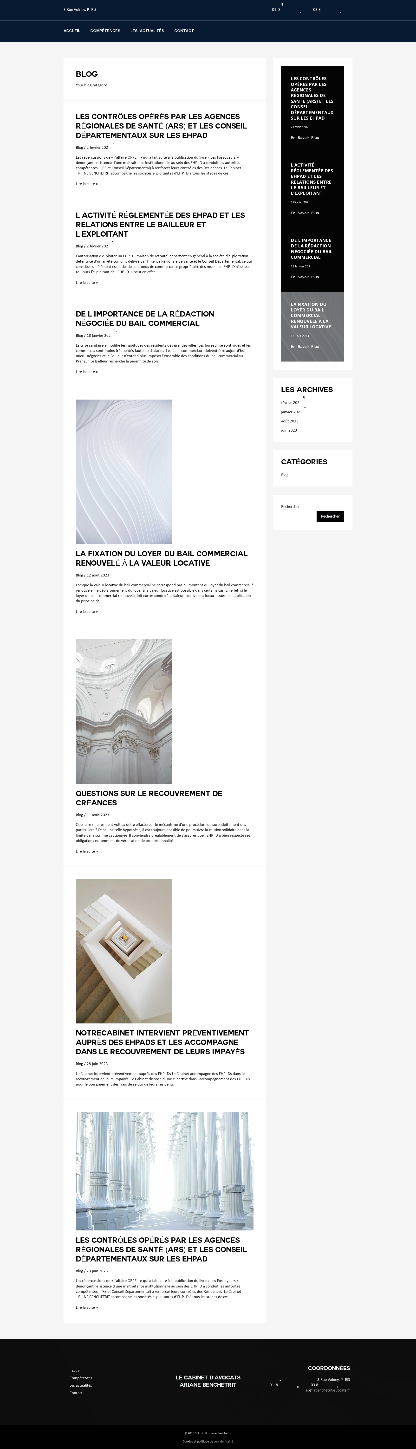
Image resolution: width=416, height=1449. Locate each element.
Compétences (105, 31)
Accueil (72, 31)
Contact (184, 31)
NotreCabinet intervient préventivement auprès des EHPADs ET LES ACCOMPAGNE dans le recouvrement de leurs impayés (162, 1043)
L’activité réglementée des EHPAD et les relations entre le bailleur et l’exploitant (160, 226)
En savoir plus (305, 138)
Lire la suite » (87, 184)
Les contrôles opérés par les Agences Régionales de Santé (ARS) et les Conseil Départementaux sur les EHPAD (161, 127)
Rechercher (290, 507)
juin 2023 (289, 430)
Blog (79, 148)
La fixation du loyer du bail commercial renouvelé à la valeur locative (311, 315)
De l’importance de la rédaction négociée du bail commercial (311, 248)
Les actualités (147, 31)
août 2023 (290, 421)
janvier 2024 (290, 412)
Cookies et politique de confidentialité (208, 1441)
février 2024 (290, 403)
